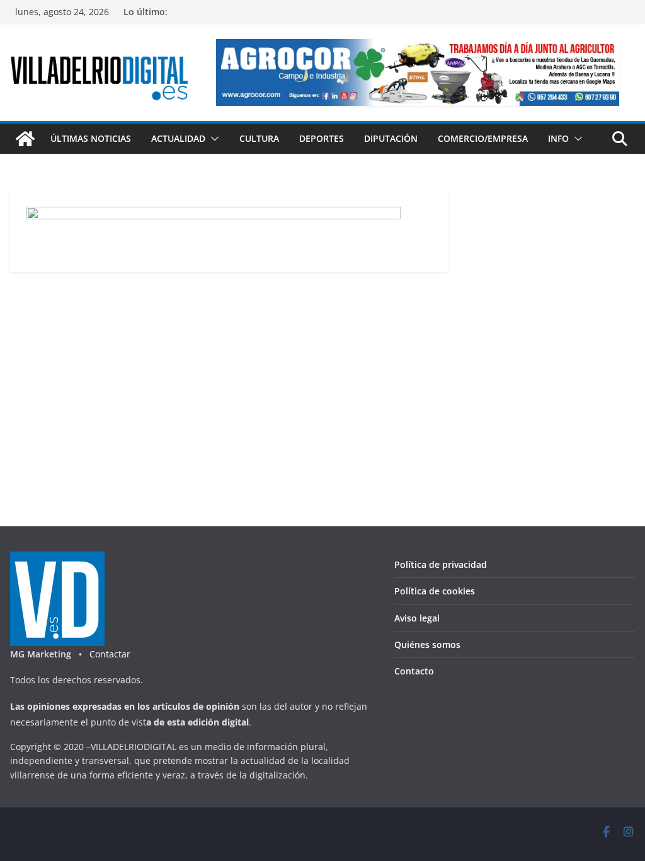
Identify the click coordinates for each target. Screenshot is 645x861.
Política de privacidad (440, 564)
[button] (212, 138)
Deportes (321, 138)
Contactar (109, 654)
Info (558, 138)
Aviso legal (417, 618)
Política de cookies (434, 591)
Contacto (414, 671)
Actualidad (178, 138)
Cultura (259, 138)
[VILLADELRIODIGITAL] (25, 139)
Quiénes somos (427, 644)
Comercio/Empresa (483, 138)
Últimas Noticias (90, 138)
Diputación (391, 138)
